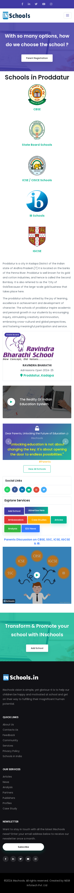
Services (8, 745)
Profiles (7, 803)
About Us (8, 724)
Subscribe (23, 846)
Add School (14, 511)
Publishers (9, 798)
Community (10, 740)
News (6, 782)
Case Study (10, 808)
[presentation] (8, 441)
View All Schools (37, 468)
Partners (8, 792)
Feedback (9, 735)
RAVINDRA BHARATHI (37, 365)
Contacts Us (10, 730)
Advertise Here (36, 510)
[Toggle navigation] (67, 15)
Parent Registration (37, 58)
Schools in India (12, 756)
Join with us (31, 462)
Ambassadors (16, 519)
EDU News (30, 528)
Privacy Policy (11, 751)
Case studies (39, 519)
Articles (59, 519)
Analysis (12, 528)
